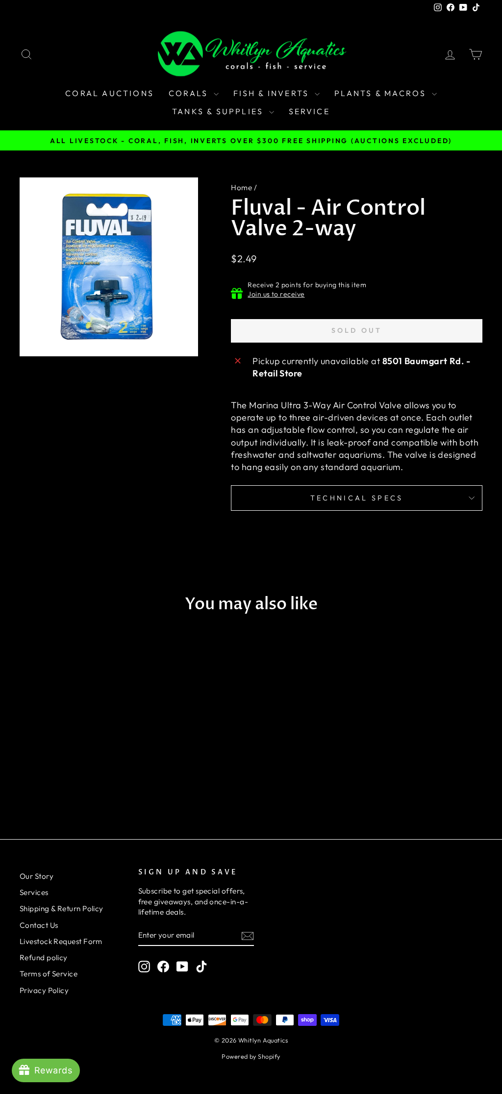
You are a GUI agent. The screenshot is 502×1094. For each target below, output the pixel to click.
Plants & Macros (381, 93)
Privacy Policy (44, 990)
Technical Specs (356, 498)
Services (34, 892)
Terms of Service (48, 973)
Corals (190, 93)
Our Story (36, 876)
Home (241, 187)
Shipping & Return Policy (61, 908)
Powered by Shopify (251, 1056)
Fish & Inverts (272, 93)
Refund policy (44, 957)
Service (309, 111)
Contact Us (39, 925)
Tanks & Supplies (219, 111)
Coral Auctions (109, 93)
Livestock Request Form (61, 941)
